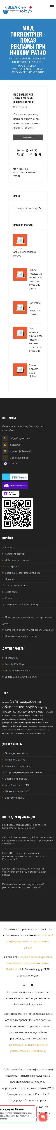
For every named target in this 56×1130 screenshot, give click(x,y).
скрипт (21, 723)
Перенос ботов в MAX (17, 791)
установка (30, 733)
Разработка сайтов (15, 759)
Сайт (14, 701)
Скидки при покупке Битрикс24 (21, 604)
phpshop (32, 712)
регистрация (20, 173)
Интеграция (32, 719)
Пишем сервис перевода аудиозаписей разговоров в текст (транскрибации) (23, 886)
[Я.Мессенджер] (18, 150)
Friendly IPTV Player (15, 664)
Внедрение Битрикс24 (16, 779)
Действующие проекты (17, 560)
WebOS (50, 712)
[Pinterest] (31, 154)
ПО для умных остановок (18, 670)
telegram (50, 726)
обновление (13, 707)
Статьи (8, 598)
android (12, 733)
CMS (44, 733)
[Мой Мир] (27, 154)
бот (44, 712)
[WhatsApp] (23, 154)
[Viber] (18, 154)
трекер (16, 176)
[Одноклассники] (27, 150)
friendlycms (5, 702)
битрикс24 (39, 715)
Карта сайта (11, 592)
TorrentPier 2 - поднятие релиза (35, 309)
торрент (32, 173)
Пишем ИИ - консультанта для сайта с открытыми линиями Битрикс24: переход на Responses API (25, 856)
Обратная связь (18, 457)
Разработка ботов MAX (17, 785)
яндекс (34, 723)
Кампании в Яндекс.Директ (19, 766)
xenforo (40, 726)
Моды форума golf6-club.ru (33, 371)
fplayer (25, 726)
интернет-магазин (10, 715)
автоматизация (33, 726)
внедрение (5, 733)
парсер (43, 707)
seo (25, 711)
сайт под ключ (12, 729)
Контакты (10, 547)
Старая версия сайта (16, 585)
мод (25, 169)
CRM (18, 729)
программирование (10, 719)
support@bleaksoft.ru (21, 451)
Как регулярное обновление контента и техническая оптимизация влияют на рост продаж (24, 871)
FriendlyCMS (11, 658)
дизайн (40, 719)
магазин (22, 719)
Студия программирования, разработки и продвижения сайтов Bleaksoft (29, 963)
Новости (9, 579)
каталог (15, 723)
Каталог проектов (14, 554)
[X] (36, 150)
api (48, 729)
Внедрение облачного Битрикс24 (22, 573)
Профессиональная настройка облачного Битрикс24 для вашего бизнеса (24, 826)
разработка (30, 701)
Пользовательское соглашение (21, 636)
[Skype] (36, 154)
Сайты (15, 726)
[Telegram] (31, 150)
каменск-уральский (20, 733)
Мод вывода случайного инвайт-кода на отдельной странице (36, 339)
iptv (20, 726)
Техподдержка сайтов (16, 753)
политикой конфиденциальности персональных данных (30, 941)
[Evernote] (40, 154)
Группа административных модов (24, 252)
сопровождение (42, 729)
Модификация (32, 729)
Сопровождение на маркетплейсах (23, 772)
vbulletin (4, 729)
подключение (38, 733)
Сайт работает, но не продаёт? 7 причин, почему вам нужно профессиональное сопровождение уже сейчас (28, 840)
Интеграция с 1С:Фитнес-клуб (21, 677)
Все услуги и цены (14, 798)
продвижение (12, 711)
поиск (45, 726)
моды (47, 723)
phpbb (19, 169)
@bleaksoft (16, 444)
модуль (21, 715)
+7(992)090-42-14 (19, 438)
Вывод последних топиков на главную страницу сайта (35, 279)
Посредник (24, 729)
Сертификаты (12, 566)
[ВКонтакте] (23, 150)
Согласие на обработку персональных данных (29, 630)
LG (33, 715)
